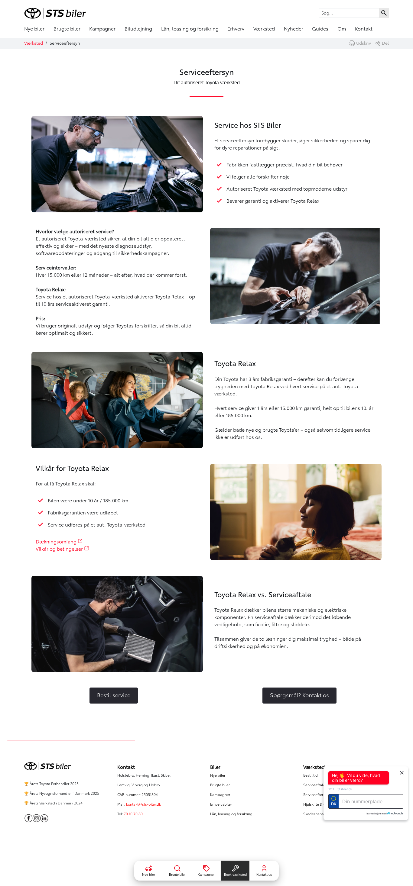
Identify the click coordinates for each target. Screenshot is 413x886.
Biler (215, 767)
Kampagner (102, 29)
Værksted (264, 29)
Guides (320, 29)
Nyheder (293, 29)
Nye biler (34, 29)
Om (341, 29)
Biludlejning (138, 29)
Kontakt (363, 29)
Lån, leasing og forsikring (190, 29)
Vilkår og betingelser (60, 549)
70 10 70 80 (134, 814)
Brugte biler (67, 29)
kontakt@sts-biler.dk (143, 804)
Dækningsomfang (57, 542)
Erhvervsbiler (221, 804)
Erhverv (235, 29)
